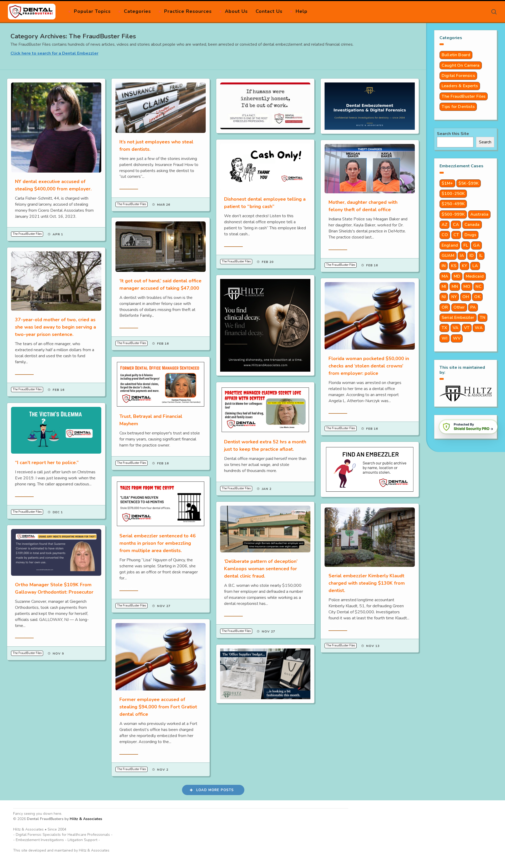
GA (476, 245)
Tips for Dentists (458, 107)
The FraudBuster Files (27, 234)
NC (478, 286)
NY (454, 297)
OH (465, 297)
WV (457, 338)
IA (462, 255)
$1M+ (447, 183)
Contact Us (269, 11)
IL (480, 255)
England (450, 245)
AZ (444, 224)
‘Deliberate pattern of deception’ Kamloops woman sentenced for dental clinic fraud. (260, 568)
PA (473, 307)
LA (475, 266)
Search (485, 142)
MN (455, 286)
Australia (479, 214)
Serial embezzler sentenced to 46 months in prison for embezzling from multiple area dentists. (157, 543)
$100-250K (453, 193)
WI (444, 338)
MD (457, 276)
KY (464, 266)
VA (455, 328)
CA (456, 224)
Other (459, 307)
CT (456, 235)
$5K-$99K (468, 183)
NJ (444, 297)
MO (466, 286)
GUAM (448, 255)
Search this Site (453, 134)
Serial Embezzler (458, 317)
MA (445, 276)
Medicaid (475, 276)
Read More (128, 187)
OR (445, 307)
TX (444, 328)
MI (444, 286)
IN (444, 266)
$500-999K (453, 214)
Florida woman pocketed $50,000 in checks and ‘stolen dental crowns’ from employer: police (369, 365)
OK (477, 297)
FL (465, 245)
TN (482, 317)
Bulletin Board (456, 55)
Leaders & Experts (460, 86)
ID (471, 255)
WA (478, 328)
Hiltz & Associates (86, 818)
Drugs (470, 235)
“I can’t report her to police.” (47, 462)
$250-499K (453, 204)
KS (453, 266)
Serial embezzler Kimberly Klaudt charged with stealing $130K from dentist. (367, 583)
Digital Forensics (458, 76)
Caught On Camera (461, 65)
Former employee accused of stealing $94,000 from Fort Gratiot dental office (158, 706)
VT (466, 328)
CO (445, 235)
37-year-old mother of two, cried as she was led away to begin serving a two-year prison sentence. (55, 327)
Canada (472, 224)
